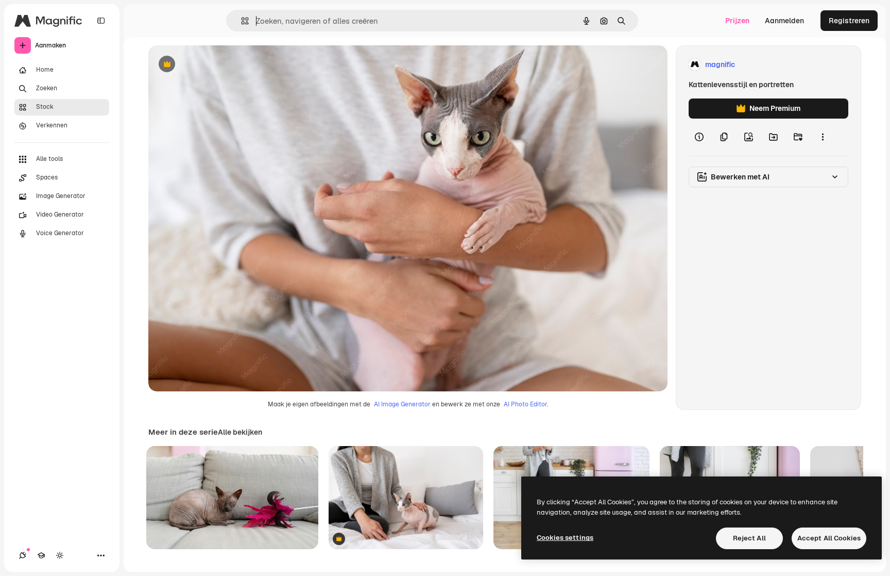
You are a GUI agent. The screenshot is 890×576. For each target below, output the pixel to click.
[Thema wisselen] (60, 555)
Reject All (749, 538)
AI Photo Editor (525, 404)
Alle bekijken (240, 432)
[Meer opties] (822, 137)
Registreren (849, 20)
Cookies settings (565, 537)
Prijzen (737, 20)
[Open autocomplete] (241, 21)
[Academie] (41, 555)
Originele (216, 65)
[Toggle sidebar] (101, 20)
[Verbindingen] (22, 555)
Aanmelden (784, 20)
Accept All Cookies (829, 538)
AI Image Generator (402, 404)
